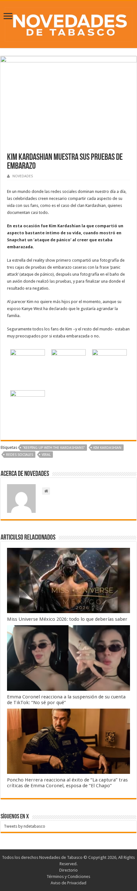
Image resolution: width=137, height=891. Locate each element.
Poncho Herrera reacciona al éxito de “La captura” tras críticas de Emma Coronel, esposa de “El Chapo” (67, 782)
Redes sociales (19, 455)
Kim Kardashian (107, 448)
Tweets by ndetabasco (24, 826)
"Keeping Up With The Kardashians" (54, 448)
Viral (46, 455)
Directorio (68, 870)
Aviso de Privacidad (68, 882)
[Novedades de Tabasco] (68, 23)
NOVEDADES (22, 176)
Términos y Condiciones (68, 876)
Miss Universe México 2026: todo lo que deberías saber (67, 619)
